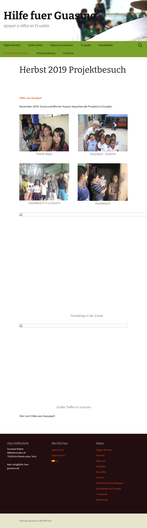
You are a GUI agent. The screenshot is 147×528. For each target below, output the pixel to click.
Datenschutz (58, 455)
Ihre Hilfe (101, 472)
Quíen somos (35, 45)
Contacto (68, 53)
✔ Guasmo (102, 494)
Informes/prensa (46, 53)
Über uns (101, 460)
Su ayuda (86, 45)
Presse (100, 477)
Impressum (58, 449)
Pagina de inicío (12, 45)
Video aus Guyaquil (30, 98)
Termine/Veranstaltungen (109, 483)
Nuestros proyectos (62, 45)
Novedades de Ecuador (16, 53)
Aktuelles (101, 466)
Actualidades (106, 45)
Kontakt (100, 455)
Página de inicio (104, 449)
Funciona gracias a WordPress (35, 520)
